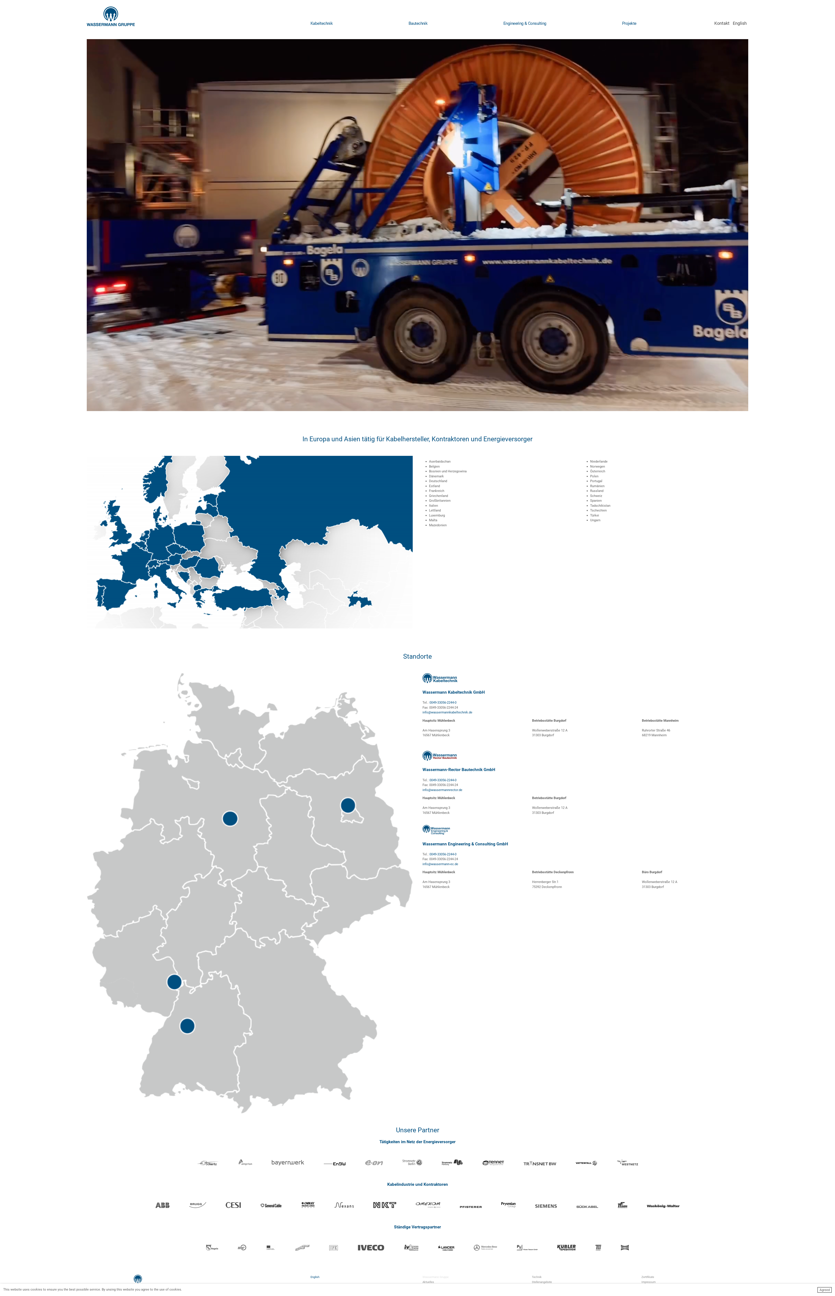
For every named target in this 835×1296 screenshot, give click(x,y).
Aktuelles (428, 1282)
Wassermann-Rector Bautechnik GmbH (459, 769)
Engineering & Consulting (524, 23)
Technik (537, 1277)
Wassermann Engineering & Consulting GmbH (465, 844)
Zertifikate (647, 1277)
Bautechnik (418, 23)
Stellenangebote (542, 1282)
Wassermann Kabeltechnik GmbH (454, 692)
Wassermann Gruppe (436, 1277)
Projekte (629, 23)
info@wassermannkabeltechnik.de (447, 712)
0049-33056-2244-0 (442, 703)
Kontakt (722, 23)
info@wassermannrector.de (442, 790)
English (740, 23)
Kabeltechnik (322, 23)
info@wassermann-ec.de (440, 864)
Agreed (825, 1290)
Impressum (648, 1282)
